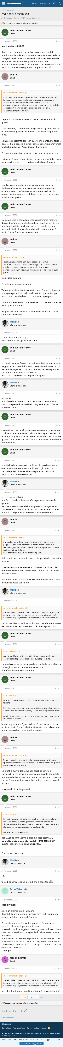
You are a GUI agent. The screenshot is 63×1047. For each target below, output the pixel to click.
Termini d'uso (19, 1028)
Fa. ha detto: (8, 695)
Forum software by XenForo (23, 1033)
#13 (60, 600)
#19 (60, 900)
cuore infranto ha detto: (13, 92)
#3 (60, 180)
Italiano (7, 1024)
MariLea (14, 321)
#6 (60, 332)
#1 (60, 41)
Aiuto (43, 1028)
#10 (60, 460)
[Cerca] (59, 3)
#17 (60, 807)
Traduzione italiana (52, 1033)
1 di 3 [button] (23, 997)
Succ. (33, 997)
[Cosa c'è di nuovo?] (54, 3)
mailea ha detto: (10, 651)
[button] (3, 3)
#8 (60, 393)
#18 (60, 871)
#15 (60, 688)
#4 (60, 215)
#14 (60, 644)
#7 (60, 358)
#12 (60, 530)
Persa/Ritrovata (18, 888)
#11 (60, 492)
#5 (60, 250)
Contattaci (6, 1028)
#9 (60, 425)
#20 (60, 968)
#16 (60, 748)
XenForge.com (9, 1035)
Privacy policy (33, 1028)
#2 (60, 85)
